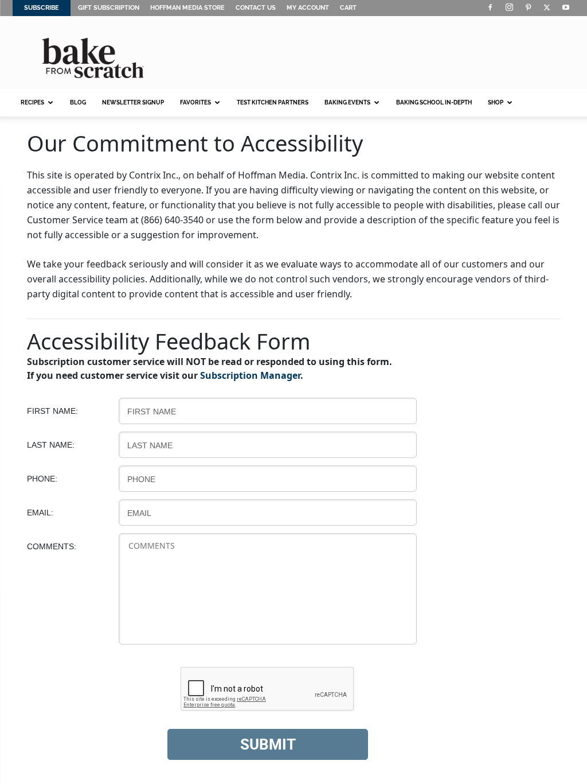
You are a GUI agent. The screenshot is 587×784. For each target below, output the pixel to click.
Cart (348, 7)
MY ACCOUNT (308, 7)
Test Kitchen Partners (272, 102)
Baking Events (343, 108)
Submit (268, 744)
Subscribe (41, 7)
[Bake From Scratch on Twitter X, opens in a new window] (546, 7)
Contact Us (256, 7)
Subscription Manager (250, 375)
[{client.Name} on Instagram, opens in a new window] (509, 7)
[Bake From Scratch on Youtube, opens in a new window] (565, 7)
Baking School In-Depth (434, 102)
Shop (493, 108)
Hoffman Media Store (187, 7)
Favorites (191, 108)
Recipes (28, 108)
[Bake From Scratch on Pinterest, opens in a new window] (528, 7)
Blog (78, 102)
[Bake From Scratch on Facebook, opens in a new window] (490, 7)
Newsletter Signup (133, 102)
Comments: (51, 546)
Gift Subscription (108, 7)
